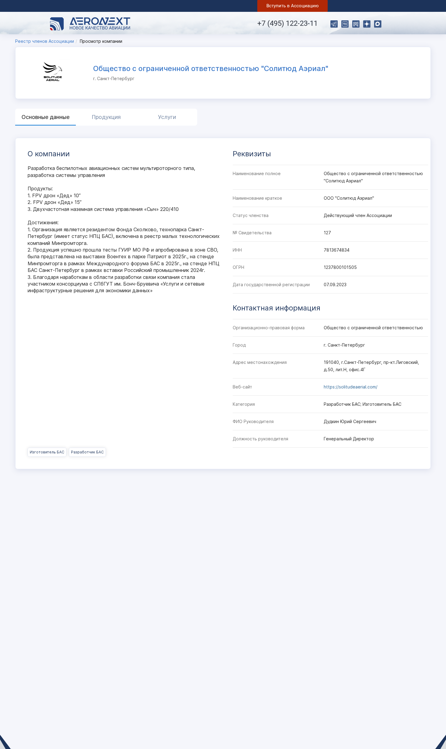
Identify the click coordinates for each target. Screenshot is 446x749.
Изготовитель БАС (47, 452)
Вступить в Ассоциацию (292, 5)
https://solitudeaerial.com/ (350, 386)
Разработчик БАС (87, 452)
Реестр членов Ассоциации (44, 41)
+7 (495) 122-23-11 (287, 23)
